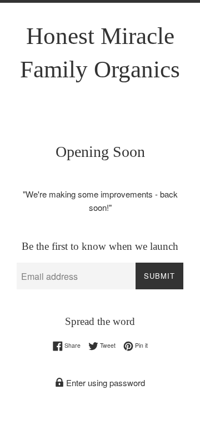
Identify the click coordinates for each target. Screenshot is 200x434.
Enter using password (104, 382)
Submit (159, 275)
